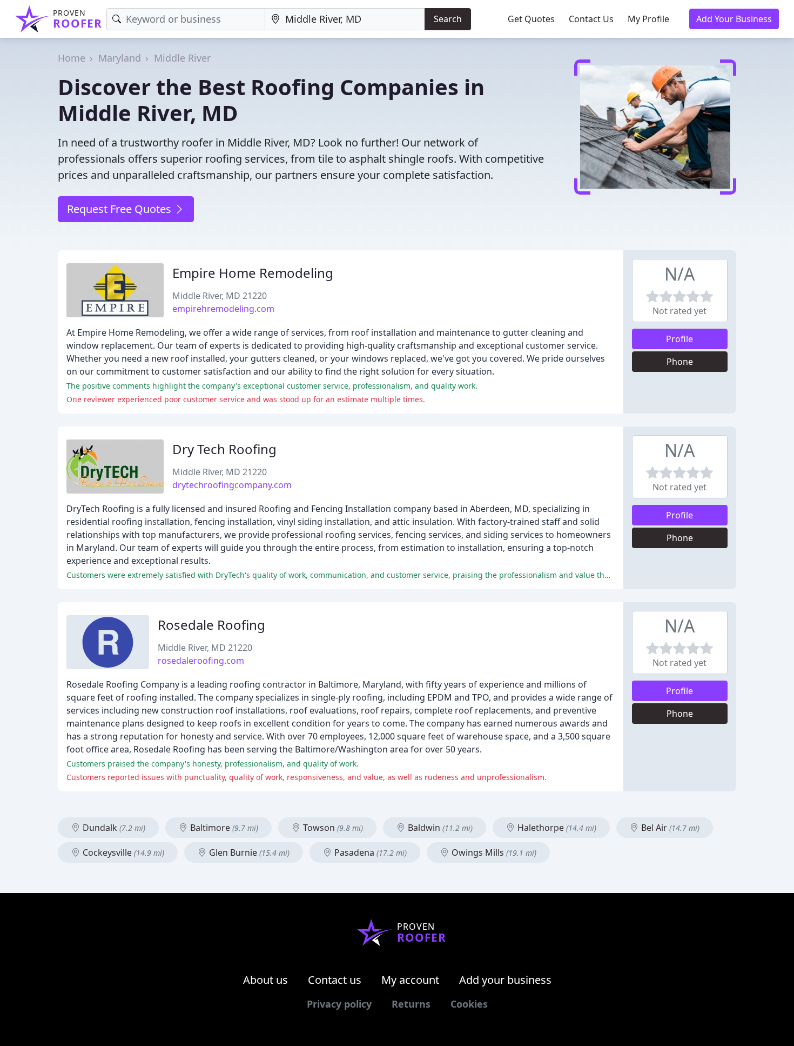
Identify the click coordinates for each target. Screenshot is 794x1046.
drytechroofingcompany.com (232, 485)
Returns (411, 1003)
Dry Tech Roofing (224, 449)
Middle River (182, 57)
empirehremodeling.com (223, 309)
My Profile (648, 19)
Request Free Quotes (120, 209)
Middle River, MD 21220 (219, 296)
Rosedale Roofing (211, 625)
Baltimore (223, 828)
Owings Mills (492, 852)
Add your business (505, 979)
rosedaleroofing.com (201, 661)
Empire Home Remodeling (252, 273)
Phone (680, 362)
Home (71, 57)
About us (265, 979)
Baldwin (439, 828)
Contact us (334, 979)
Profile (679, 339)
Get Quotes (531, 19)
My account (410, 979)
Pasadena (369, 852)
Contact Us (591, 19)
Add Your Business (734, 19)
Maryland (119, 57)
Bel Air (669, 828)
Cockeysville (122, 852)
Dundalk (112, 828)
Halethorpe (555, 828)
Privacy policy (339, 1003)
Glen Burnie (248, 852)
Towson (332, 828)
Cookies (469, 1003)
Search (448, 19)
